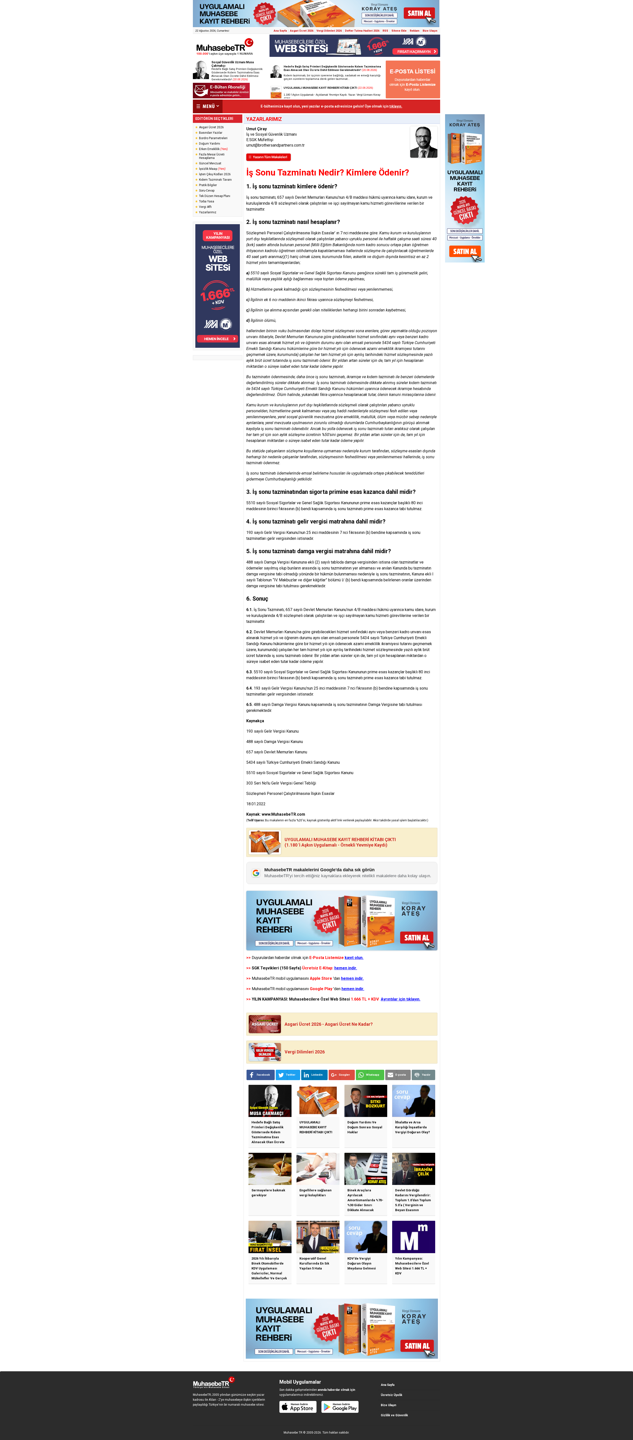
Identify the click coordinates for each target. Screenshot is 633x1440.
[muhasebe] (225, 55)
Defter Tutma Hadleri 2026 (362, 30)
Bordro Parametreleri (213, 138)
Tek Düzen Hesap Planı (214, 196)
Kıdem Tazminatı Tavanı (215, 179)
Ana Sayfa (280, 30)
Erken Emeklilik (213, 149)
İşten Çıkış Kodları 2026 (215, 174)
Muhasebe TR (293, 1432)
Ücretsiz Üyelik (391, 1395)
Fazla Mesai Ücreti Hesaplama (212, 156)
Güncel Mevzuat (210, 163)
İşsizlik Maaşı (212, 169)
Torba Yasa (206, 201)
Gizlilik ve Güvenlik (394, 1415)
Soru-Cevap (206, 190)
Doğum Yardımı (209, 143)
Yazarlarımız (207, 212)
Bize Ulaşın (430, 30)
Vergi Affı (205, 207)
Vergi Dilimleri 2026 (329, 30)
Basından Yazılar (210, 132)
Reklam (414, 30)
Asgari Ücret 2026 (301, 30)
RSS (385, 30)
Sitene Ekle (399, 30)
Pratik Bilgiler (208, 185)
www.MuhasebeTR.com (283, 814)
